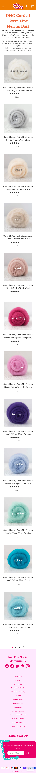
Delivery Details (18, 711)
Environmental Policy (18, 715)
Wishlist (18, 680)
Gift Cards (18, 676)
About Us (18, 684)
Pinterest (23, 666)
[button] (14, 94)
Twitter (18, 666)
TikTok (12, 666)
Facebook (7, 666)
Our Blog (18, 695)
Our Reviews (18, 699)
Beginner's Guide (18, 688)
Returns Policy (18, 719)
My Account (18, 703)
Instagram (28, 666)
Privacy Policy (18, 722)
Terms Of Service (18, 726)
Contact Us (18, 707)
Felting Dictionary (18, 692)
